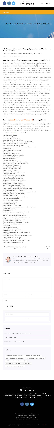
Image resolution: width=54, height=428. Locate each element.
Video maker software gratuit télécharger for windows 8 (16, 222)
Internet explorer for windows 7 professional (14, 172)
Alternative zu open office (9, 173)
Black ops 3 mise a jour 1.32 (10, 160)
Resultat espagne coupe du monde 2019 (13, 177)
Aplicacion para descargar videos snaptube (27, 419)
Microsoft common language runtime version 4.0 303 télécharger (18, 142)
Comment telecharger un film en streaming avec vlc (15, 143)
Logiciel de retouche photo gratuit (11, 198)
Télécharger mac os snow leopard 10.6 (12, 182)
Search (27, 319)
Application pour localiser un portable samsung (14, 239)
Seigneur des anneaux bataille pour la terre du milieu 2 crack (17, 235)
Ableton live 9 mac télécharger (11, 337)
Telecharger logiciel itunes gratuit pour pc (13, 183)
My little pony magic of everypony (11, 138)
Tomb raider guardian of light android (12, 220)
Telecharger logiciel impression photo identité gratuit (16, 212)
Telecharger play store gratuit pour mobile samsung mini (16, 232)
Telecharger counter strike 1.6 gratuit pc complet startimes (18, 363)
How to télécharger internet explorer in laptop (14, 175)
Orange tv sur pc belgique (9, 136)
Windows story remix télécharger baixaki (13, 157)
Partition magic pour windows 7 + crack (14, 355)
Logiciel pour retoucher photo (10, 158)
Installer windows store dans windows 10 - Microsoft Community (18, 53)
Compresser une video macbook (11, 230)
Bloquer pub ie (6, 225)
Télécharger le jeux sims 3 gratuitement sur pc (14, 180)
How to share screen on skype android (12, 200)
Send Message (10, 306)
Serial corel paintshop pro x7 (10, 195)
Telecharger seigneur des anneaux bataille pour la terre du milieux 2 (19, 192)
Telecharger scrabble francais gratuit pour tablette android (18, 333)
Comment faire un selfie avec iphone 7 (12, 150)
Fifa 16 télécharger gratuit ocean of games (35, 358)
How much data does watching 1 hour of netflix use (15, 197)
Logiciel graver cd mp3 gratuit (10, 135)
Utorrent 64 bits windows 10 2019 (11, 153)
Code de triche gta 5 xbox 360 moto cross (13, 178)
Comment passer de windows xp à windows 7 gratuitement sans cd (19, 147)
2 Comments (38, 53)
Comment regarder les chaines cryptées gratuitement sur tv (17, 188)
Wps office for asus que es (9, 208)
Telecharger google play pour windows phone (14, 193)
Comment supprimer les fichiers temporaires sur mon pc (16, 217)
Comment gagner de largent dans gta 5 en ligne (14, 213)
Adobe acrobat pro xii (8, 210)
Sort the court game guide (9, 148)
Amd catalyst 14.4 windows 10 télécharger (13, 140)
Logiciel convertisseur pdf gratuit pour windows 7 (15, 215)
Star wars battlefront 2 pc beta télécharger (14, 358)
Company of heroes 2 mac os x (10, 170)
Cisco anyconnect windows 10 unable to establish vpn (16, 162)
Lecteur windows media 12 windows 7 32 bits (14, 185)
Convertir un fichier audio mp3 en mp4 (12, 205)
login (41, 3)
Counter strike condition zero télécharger (13, 228)
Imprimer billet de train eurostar (10, 233)
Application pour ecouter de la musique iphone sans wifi (16, 240)
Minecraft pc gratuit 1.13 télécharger (12, 165)
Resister (48, 3)
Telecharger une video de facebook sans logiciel (16, 360)
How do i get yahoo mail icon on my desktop (13, 155)
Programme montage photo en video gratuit (13, 223)
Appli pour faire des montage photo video (14, 366)
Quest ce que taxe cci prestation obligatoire (27, 417)
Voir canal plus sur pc (8, 152)
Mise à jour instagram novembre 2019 (12, 168)
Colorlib (44, 425)
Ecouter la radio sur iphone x (10, 202)
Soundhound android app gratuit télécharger (15, 341)
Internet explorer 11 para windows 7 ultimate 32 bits (15, 163)
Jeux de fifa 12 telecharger (9, 203)
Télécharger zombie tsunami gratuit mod (27, 415)
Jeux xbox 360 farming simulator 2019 (33, 355)
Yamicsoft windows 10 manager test (12, 167)
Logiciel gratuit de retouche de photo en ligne (27, 414)
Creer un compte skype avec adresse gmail (13, 145)
